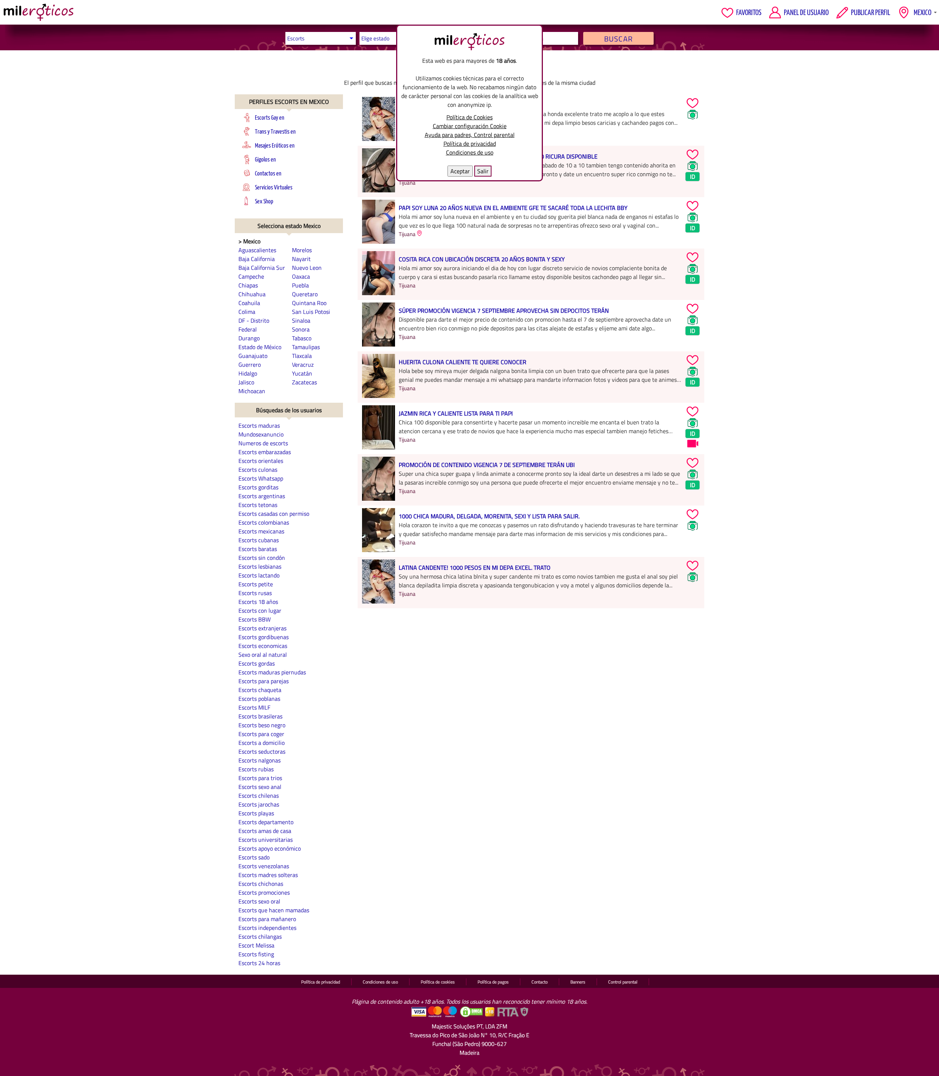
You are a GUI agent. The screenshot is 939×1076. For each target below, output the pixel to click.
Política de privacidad (469, 143)
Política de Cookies (469, 117)
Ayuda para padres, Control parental (470, 134)
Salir (483, 171)
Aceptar (460, 171)
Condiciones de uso (469, 152)
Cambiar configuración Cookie (470, 126)
